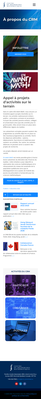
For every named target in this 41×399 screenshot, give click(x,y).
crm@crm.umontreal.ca (25, 379)
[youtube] (16, 383)
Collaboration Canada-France (27, 244)
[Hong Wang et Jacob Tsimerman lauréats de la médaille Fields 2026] (10, 225)
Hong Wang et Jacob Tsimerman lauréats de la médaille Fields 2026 (28, 226)
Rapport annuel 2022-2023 (27, 204)
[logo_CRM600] (12, 2)
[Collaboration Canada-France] (10, 246)
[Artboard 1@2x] (20, 365)
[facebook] (24, 383)
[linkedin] (20, 383)
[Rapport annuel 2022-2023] (10, 206)
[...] (12, 216)
